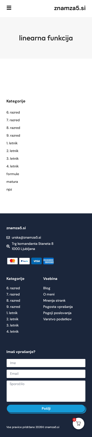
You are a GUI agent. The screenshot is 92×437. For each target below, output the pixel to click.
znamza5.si (70, 8)
